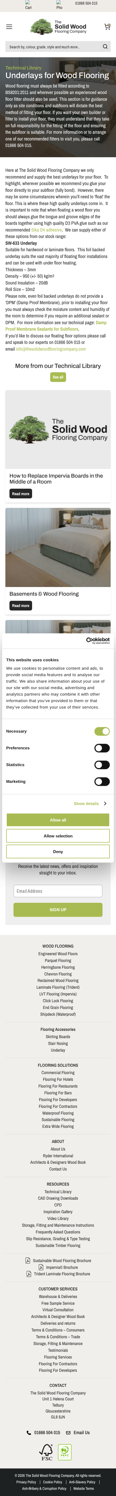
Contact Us (58, 1169)
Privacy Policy (26, 1482)
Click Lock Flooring (58, 1001)
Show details (86, 803)
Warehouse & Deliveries (58, 1296)
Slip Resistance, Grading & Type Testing (58, 1239)
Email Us (82, 1433)
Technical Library (58, 1192)
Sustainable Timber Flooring (58, 1245)
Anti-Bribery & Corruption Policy (44, 1488)
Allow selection (58, 835)
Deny (58, 851)
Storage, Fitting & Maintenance (58, 1343)
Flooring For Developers (58, 1099)
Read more (20, 494)
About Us (58, 1149)
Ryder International (58, 1156)
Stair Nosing (58, 1043)
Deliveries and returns (57, 1323)
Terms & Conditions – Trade (58, 1337)
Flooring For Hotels (58, 1079)
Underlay (58, 1050)
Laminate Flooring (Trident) (58, 987)
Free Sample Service (57, 1303)
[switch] (102, 748)
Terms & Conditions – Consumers (58, 1330)
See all (58, 377)
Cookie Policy (52, 1482)
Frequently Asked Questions (58, 1232)
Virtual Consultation (57, 1310)
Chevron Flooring (57, 974)
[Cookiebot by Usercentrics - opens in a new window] (86, 641)
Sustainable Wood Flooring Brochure (62, 1260)
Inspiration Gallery (57, 1212)
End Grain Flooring (58, 1007)
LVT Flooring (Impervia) (58, 994)
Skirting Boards (58, 1036)
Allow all (58, 820)
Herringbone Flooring (58, 967)
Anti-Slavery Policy (82, 1482)
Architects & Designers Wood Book (58, 1162)
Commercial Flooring (58, 1072)
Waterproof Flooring (58, 1113)
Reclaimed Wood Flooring (58, 980)
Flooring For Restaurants (57, 1086)
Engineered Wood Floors (58, 954)
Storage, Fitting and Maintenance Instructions (58, 1225)
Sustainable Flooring (58, 1119)
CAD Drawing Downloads (58, 1198)
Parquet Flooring (58, 960)
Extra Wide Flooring (58, 1126)
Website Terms (83, 1488)
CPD (58, 1205)
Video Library (58, 1218)
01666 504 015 (47, 1433)
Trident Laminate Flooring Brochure (62, 1274)
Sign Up (58, 909)
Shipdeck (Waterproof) (58, 1014)
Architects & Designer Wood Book (58, 1316)
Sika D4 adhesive (46, 230)
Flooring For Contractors (58, 1106)
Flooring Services (58, 1357)
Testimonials (58, 1350)
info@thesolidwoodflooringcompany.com (51, 349)
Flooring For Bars (57, 1093)
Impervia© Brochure (62, 1267)
